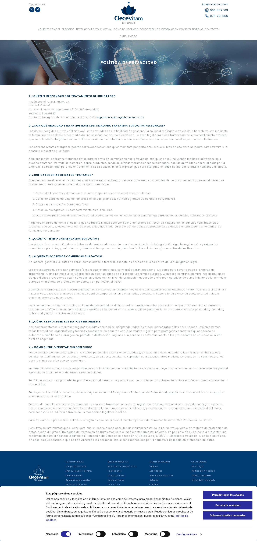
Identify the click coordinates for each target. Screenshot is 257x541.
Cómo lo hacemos (125, 29)
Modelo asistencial (159, 462)
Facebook (37, 9)
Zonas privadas (116, 480)
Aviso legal (197, 466)
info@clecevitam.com (215, 4)
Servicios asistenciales (78, 480)
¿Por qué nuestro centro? (79, 471)
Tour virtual (103, 29)
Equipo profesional (76, 466)
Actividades (155, 471)
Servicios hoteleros (118, 462)
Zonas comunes (116, 475)
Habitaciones (115, 471)
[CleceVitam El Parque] (128, 13)
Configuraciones (186, 534)
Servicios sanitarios (76, 484)
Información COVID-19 (176, 29)
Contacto (212, 29)
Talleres (153, 466)
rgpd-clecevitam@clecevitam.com (120, 117)
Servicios (68, 29)
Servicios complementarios (122, 466)
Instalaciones (85, 29)
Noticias (197, 29)
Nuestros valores (75, 462)
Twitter (31, 9)
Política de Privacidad (203, 471)
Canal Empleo (128, 36)
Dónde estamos (150, 29)
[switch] (101, 534)
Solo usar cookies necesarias (228, 515)
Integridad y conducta (203, 480)
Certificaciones (74, 475)
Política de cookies (201, 475)
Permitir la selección (227, 505)
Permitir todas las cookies (228, 494)
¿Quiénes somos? (49, 29)
